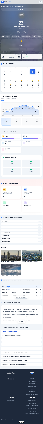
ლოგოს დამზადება (32, 402)
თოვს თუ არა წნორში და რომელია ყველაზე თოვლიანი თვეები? (17, 356)
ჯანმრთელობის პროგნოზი (10, 183)
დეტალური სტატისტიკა (9, 131)
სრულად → (3, 100)
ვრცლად (21, 321)
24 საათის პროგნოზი (32, 375)
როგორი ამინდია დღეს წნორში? (10, 331)
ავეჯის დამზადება (32, 403)
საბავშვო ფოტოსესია (32, 408)
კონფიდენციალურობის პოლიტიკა (32, 394)
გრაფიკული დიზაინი (32, 400)
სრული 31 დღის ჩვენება (21, 297)
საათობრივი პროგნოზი (9, 97)
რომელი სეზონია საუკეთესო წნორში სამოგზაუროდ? (14, 364)
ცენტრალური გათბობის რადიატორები (32, 413)
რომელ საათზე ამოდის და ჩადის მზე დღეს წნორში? (14, 344)
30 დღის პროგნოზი (8, 63)
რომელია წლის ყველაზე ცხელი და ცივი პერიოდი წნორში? (15, 352)
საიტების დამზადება (10, 402)
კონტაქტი (32, 393)
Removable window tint (10, 400)
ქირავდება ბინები (32, 410)
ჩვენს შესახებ (32, 391)
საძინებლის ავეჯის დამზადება (32, 405)
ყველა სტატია (39, 247)
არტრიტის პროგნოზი (32, 386)
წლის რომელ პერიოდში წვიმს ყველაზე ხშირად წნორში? (15, 360)
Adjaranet (32, 420)
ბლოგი (32, 389)
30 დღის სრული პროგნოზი (32, 376)
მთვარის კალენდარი (32, 381)
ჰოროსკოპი (32, 378)
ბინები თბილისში (32, 411)
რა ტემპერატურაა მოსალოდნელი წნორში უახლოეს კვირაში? (16, 348)
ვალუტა (32, 380)
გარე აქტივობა (32, 383)
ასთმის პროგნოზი (32, 388)
